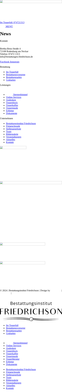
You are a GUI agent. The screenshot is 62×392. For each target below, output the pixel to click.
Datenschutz (18, 293)
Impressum (5, 293)
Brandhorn (56, 290)
